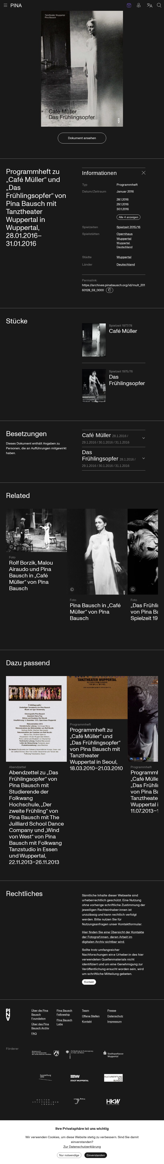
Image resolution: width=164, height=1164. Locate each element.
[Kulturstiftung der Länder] (45, 1101)
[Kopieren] (109, 290)
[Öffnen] (143, 438)
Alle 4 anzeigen (128, 217)
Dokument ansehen (82, 138)
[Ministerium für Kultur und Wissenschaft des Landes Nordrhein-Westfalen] (45, 1054)
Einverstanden (96, 1155)
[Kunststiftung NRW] (45, 1077)
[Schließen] (143, 173)
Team (85, 1010)
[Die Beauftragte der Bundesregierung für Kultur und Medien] (79, 1054)
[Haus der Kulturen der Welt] (113, 1101)
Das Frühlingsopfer (109, 458)
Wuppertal (124, 257)
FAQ (34, 1034)
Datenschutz (115, 1016)
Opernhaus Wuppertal (125, 240)
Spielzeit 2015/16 (128, 227)
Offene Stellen (91, 1016)
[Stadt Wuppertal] (79, 1077)
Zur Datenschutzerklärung (82, 1147)
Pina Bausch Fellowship (64, 1012)
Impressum (114, 1022)
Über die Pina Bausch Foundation (39, 1015)
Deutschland (126, 264)
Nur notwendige (69, 1155)
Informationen (99, 173)
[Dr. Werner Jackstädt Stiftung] (79, 1101)
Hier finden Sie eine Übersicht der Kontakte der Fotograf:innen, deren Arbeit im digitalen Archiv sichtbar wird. (113, 937)
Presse (111, 1010)
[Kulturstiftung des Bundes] (113, 1077)
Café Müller (105, 438)
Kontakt (89, 982)
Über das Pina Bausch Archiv (40, 1026)
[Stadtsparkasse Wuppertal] (113, 1054)
